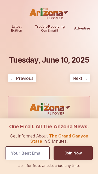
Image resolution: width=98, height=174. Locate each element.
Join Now (73, 153)
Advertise (82, 28)
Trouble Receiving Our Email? (50, 28)
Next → (80, 78)
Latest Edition (16, 28)
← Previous (21, 78)
